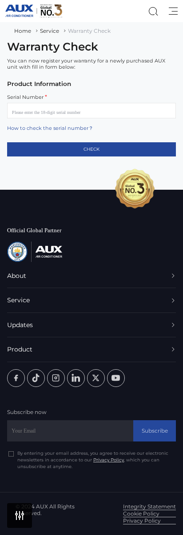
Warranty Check (89, 30)
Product (19, 349)
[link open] (16, 378)
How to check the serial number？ (50, 128)
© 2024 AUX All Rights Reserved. (45, 509)
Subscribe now (27, 412)
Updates (20, 325)
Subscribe (155, 430)
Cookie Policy (141, 513)
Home (22, 30)
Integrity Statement (149, 506)
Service (49, 30)
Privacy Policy (108, 459)
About (16, 276)
